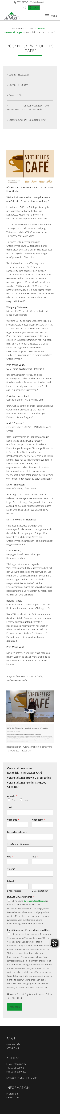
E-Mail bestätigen (40, 891)
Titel (9, 807)
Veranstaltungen (13, 32)
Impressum (12, 1093)
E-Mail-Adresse (14, 891)
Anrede (12, 796)
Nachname (38, 819)
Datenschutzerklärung (35, 900)
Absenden (15, 1006)
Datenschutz (12, 1097)
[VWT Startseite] (11, 16)
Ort (10, 856)
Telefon (11, 869)
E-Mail (11, 881)
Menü (54, 15)
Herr (26, 800)
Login (35, 7)
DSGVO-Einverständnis (20, 896)
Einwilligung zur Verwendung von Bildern (29, 930)
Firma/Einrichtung (17, 832)
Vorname (13, 819)
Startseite (40, 28)
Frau (14, 800)
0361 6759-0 (22, 2)
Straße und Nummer (19, 844)
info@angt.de (39, 2)
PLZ (35, 856)
